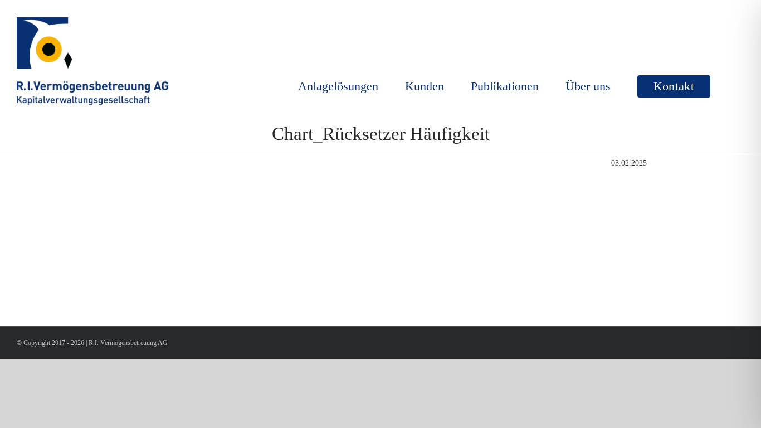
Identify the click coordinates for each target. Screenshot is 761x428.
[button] (727, 86)
